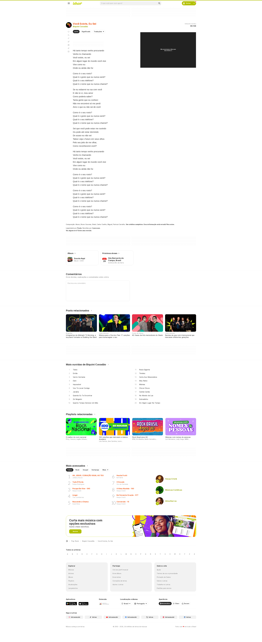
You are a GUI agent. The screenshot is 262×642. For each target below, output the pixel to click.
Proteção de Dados (164, 577)
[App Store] (83, 603)
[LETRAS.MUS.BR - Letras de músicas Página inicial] (77, 3)
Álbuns (70, 577)
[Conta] (194, 3)
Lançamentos (73, 588)
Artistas (71, 573)
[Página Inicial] (67, 541)
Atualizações (72, 584)
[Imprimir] (69, 44)
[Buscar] (159, 3)
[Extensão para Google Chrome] (104, 603)
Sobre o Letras (162, 581)
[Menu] (69, 3)
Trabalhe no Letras (163, 584)
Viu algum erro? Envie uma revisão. (79, 230)
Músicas (71, 570)
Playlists (71, 581)
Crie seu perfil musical (120, 570)
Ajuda (159, 570)
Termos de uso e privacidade (167, 573)
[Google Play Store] (71, 603)
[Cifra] (69, 41)
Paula (79, 228)
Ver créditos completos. (134, 224)
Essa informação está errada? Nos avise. (159, 224)
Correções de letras (120, 581)
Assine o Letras (118, 584)
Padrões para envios (164, 588)
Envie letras (117, 577)
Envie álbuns (117, 573)
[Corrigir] (69, 48)
